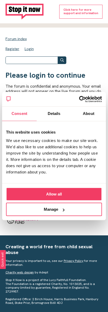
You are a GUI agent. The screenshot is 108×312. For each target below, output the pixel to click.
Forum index (16, 38)
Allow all (54, 194)
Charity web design (20, 272)
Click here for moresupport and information (80, 11)
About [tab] (88, 113)
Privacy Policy (73, 261)
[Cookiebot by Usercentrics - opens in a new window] (79, 99)
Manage (51, 209)
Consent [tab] (19, 113)
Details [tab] (54, 113)
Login (29, 48)
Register (12, 48)
